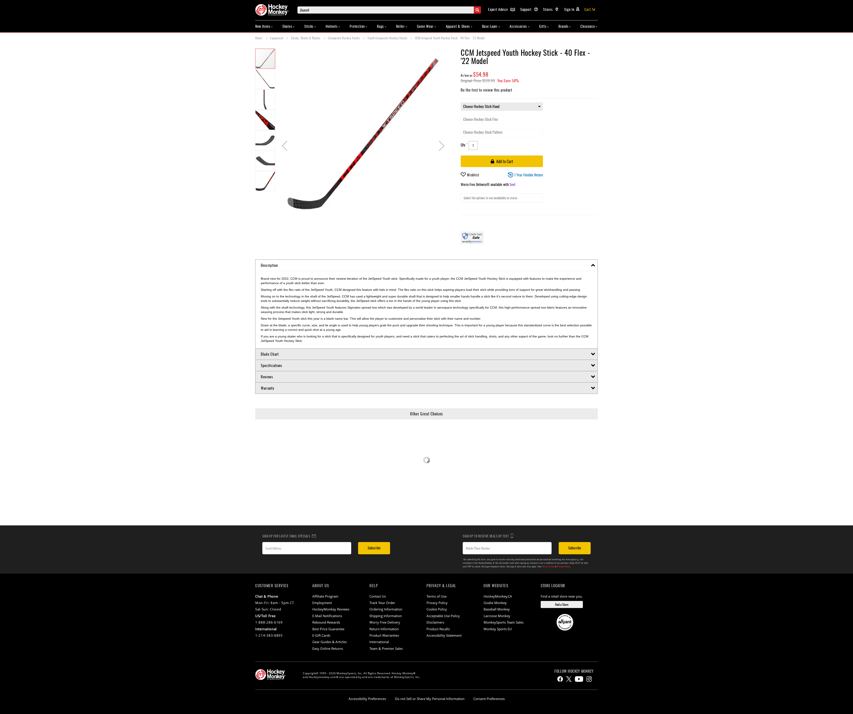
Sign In (569, 9)
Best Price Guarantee (328, 629)
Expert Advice (498, 9)
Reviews (267, 376)
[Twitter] (569, 679)
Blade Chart (270, 354)
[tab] (426, 265)
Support (526, 9)
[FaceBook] (560, 679)
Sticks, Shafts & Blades (306, 38)
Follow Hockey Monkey (574, 671)
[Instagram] (589, 679)
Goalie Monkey (495, 602)
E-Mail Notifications (327, 616)
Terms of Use (548, 566)
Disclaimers (435, 622)
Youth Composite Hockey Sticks (387, 38)
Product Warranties (384, 635)
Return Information (384, 629)
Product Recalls (438, 629)
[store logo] (274, 10)
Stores (548, 9)
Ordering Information (385, 609)
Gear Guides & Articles (329, 642)
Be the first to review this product (486, 90)
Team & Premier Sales (386, 648)
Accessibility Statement (444, 635)
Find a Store (561, 604)
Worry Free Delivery (384, 622)
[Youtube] (579, 679)
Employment (322, 602)
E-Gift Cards (321, 635)
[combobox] (389, 10)
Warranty (267, 388)
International (379, 642)
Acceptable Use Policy (443, 616)
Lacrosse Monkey (497, 616)
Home (259, 38)
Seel (512, 184)
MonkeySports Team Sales (504, 622)
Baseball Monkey (497, 609)
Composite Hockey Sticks (344, 38)
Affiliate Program (325, 596)
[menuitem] (264, 26)
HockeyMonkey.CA (498, 596)
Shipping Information (385, 616)
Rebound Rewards (326, 622)
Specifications (271, 365)
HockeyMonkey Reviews (330, 609)
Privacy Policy (563, 566)
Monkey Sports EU (498, 629)
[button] (284, 145)
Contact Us (377, 596)
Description (269, 265)
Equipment (277, 38)
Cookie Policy (436, 609)
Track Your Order (382, 602)
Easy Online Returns (327, 648)
